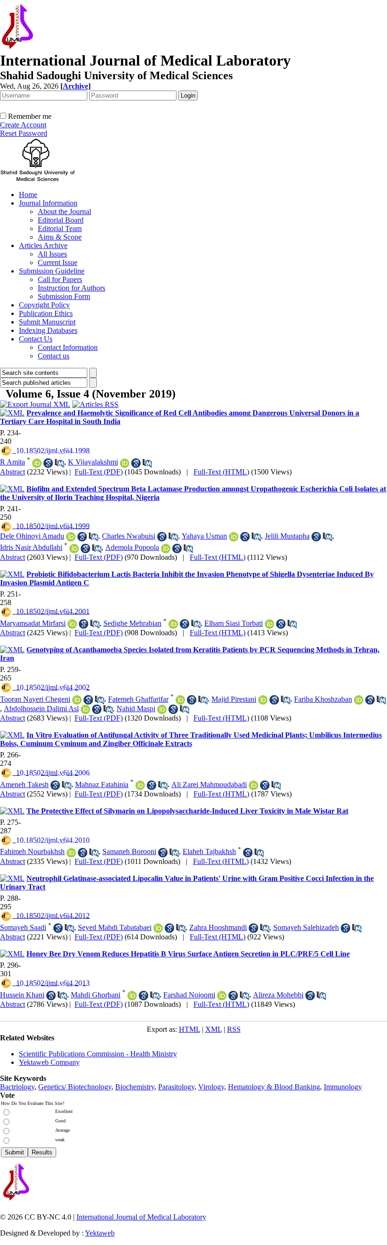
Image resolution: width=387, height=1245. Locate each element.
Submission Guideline (51, 271)
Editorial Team (60, 228)
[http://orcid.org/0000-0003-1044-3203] (37, 463)
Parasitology (176, 1087)
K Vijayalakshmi (93, 462)
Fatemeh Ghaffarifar (138, 699)
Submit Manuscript (47, 322)
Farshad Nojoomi (189, 995)
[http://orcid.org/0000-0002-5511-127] (74, 548)
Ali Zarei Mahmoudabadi (209, 784)
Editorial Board (61, 220)
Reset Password (23, 133)
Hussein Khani (22, 995)
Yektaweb (100, 1233)
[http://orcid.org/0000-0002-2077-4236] (173, 624)
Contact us (53, 356)
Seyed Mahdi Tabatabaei (114, 927)
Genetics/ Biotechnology (74, 1087)
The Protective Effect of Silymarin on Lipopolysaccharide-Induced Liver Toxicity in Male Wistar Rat (187, 811)
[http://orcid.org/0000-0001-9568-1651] (233, 536)
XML (213, 1029)
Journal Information (48, 203)
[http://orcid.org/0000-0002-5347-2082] (253, 785)
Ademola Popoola (132, 547)
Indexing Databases (48, 330)
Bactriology (17, 1087)
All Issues (52, 254)
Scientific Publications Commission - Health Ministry (98, 1054)
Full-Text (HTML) (221, 472)
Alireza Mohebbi (278, 995)
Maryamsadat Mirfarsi (33, 623)
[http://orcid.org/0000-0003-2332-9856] (71, 536)
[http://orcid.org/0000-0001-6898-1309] (140, 785)
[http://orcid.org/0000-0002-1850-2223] (165, 548)
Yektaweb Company (49, 1062)
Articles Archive (43, 245)
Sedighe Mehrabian (132, 623)
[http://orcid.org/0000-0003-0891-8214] (180, 700)
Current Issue (57, 262)
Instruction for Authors (71, 288)
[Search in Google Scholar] (48, 463)
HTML (189, 1029)
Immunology (343, 1087)
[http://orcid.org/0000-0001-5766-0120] (77, 700)
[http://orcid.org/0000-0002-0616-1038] (158, 928)
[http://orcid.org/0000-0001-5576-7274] (71, 852)
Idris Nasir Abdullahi (31, 547)
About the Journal (64, 212)
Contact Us (35, 339)
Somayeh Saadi (23, 927)
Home (28, 195)
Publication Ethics (46, 313)
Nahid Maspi (136, 709)
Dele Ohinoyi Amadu (32, 536)
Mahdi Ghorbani (95, 995)
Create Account (23, 125)
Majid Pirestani (233, 699)
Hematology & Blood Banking (274, 1087)
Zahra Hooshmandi (218, 927)
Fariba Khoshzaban (323, 699)
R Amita (12, 462)
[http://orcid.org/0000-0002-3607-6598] (162, 709)
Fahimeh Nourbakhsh (32, 851)
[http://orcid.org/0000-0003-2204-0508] (269, 624)
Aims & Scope (60, 237)
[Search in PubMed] (59, 463)
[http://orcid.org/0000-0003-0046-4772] (263, 700)
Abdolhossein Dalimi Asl (41, 709)
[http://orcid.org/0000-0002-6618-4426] (132, 995)
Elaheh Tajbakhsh (209, 851)
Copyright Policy (44, 305)
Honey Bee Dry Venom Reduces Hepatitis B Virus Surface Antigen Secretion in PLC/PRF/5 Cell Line (188, 954)
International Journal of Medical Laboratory (141, 1217)
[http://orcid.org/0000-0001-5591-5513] (85, 709)
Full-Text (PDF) (99, 472)
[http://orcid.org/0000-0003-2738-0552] (358, 700)
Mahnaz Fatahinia (101, 784)
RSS (234, 1029)
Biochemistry (134, 1087)
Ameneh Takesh (24, 784)
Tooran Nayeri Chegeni (35, 699)
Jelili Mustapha (287, 536)
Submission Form (64, 296)
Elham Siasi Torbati (233, 623)
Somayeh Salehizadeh (306, 927)
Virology (211, 1087)
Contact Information (68, 347)
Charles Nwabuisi (128, 536)
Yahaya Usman (204, 536)
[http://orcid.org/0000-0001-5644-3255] (72, 624)
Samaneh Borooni (129, 851)
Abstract (12, 472)
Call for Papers (60, 279)
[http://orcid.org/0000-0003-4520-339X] (124, 463)
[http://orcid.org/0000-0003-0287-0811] (222, 995)
